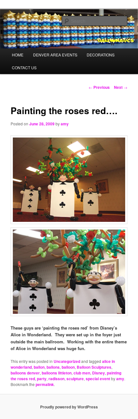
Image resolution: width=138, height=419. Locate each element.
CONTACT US (24, 67)
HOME (17, 54)
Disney (98, 373)
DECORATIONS (101, 54)
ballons (53, 367)
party (42, 378)
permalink (45, 384)
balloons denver (25, 373)
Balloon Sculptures (94, 367)
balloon (68, 367)
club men (81, 373)
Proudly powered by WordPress (69, 407)
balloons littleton (57, 373)
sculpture (75, 378)
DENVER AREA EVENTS (55, 54)
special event (98, 378)
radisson (56, 378)
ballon (39, 367)
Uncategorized (67, 361)
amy (65, 124)
